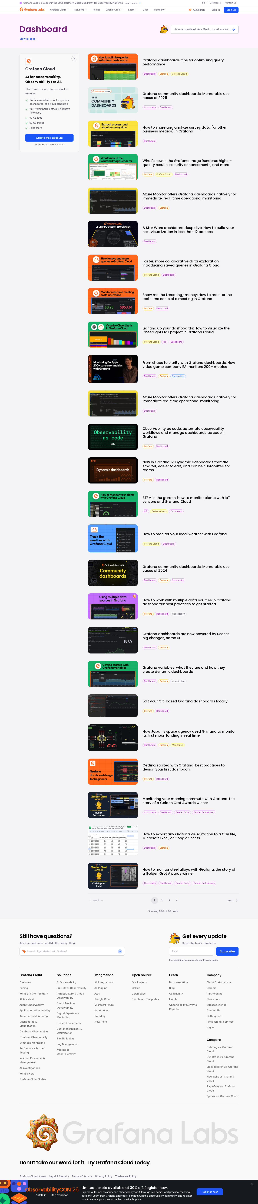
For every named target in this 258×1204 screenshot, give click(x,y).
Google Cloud (102, 999)
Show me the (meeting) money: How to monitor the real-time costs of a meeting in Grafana (187, 296)
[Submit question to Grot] (233, 29)
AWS (97, 993)
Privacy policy (210, 960)
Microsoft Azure (104, 1004)
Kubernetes (101, 1010)
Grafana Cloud (58, 9)
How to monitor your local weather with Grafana (185, 534)
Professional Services (220, 1021)
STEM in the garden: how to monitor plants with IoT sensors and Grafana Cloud (186, 499)
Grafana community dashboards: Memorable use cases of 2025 (186, 95)
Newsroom (213, 999)
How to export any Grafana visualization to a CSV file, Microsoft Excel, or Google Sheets (189, 836)
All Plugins (100, 987)
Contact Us (213, 1010)
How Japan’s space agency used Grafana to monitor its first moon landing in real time (189, 733)
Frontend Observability (33, 1037)
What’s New (26, 1073)
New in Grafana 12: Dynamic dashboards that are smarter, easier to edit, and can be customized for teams (186, 466)
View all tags (29, 38)
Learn (131, 9)
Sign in (215, 9)
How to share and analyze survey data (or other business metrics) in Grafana (185, 129)
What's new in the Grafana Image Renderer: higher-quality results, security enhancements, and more (187, 162)
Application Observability (34, 1010)
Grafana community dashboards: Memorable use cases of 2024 (186, 568)
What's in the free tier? (33, 993)
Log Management (67, 1044)
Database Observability (33, 1031)
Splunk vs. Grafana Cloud (222, 1096)
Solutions (79, 9)
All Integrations (103, 982)
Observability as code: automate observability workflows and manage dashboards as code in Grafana (184, 432)
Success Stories (216, 1004)
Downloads (139, 993)
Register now (210, 1191)
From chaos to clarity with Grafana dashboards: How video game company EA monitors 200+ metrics (189, 364)
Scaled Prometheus (69, 1023)
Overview (25, 982)
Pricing (96, 9)
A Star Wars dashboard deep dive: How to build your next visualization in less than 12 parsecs (188, 229)
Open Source (113, 9)
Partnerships (214, 993)
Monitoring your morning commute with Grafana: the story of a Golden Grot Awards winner (189, 800)
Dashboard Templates (145, 999)
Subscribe (227, 951)
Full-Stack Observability (71, 987)
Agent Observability (31, 1004)
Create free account (49, 137)
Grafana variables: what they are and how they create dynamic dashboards (184, 669)
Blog (172, 987)
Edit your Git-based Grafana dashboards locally (185, 701)
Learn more (131, 3)
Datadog (99, 1016)
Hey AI (210, 1027)
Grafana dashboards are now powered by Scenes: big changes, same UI (186, 635)
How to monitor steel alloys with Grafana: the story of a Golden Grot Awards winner (189, 871)
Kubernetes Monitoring (33, 1016)
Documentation (178, 982)
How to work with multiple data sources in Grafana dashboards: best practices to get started (187, 602)
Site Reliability (65, 1038)
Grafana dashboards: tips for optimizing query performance (183, 62)
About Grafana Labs (219, 982)
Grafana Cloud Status (32, 1079)
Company (159, 9)
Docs (145, 9)
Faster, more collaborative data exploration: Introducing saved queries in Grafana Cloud (181, 263)
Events (173, 999)
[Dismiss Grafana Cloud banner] (74, 58)
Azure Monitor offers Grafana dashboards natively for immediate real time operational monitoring (189, 399)
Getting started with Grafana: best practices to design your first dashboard (184, 767)
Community (176, 993)
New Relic (100, 1021)
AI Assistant (26, 999)
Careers (211, 987)
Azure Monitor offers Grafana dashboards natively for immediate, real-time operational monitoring (189, 196)
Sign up (231, 9)
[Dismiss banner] (252, 1184)
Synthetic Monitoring (32, 1042)
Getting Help (214, 1016)
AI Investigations (29, 1067)
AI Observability (66, 982)
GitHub (136, 987)
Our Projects (139, 982)
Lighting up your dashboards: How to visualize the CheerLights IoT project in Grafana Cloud (186, 330)
